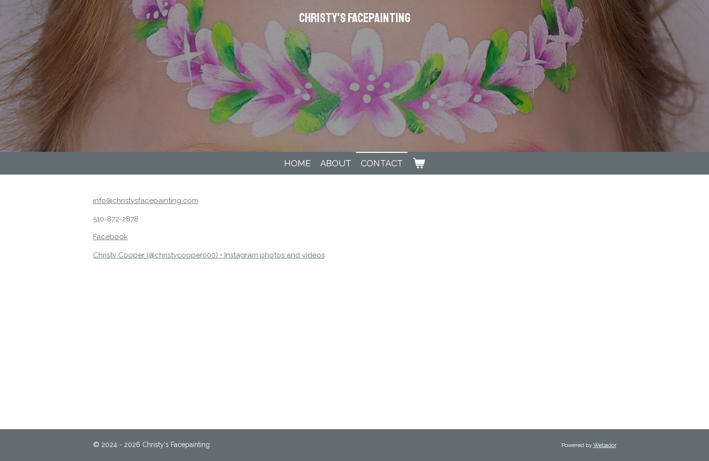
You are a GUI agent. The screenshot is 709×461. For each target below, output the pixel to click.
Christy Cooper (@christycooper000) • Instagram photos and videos (209, 255)
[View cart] (418, 163)
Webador (604, 445)
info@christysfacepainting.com (145, 200)
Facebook (110, 236)
